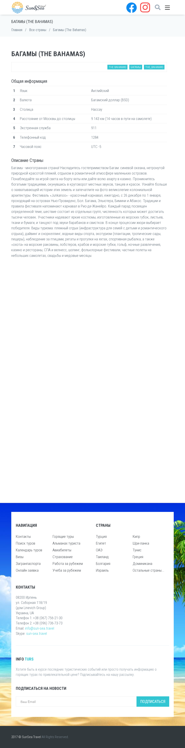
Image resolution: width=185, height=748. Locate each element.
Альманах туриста (66, 543)
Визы (19, 557)
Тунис (137, 550)
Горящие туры (63, 536)
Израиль (102, 570)
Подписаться (152, 701)
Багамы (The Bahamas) (69, 30)
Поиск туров (25, 543)
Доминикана (142, 563)
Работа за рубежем (68, 563)
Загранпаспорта (28, 563)
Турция (101, 536)
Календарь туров (29, 550)
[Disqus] (89, 321)
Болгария (103, 563)
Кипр (136, 536)
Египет (101, 543)
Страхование (63, 557)
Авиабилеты (62, 550)
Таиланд (102, 557)
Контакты (23, 536)
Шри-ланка (141, 543)
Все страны (37, 30)
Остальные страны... (148, 570)
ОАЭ (99, 550)
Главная (16, 30)
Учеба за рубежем (67, 570)
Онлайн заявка (27, 570)
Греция (138, 557)
